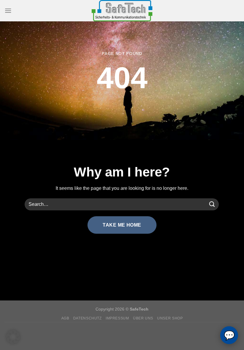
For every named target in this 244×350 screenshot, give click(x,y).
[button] (13, 337)
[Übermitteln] (212, 204)
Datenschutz (87, 318)
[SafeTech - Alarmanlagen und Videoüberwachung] (122, 10)
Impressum (117, 318)
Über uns (143, 318)
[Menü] (8, 10)
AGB (65, 318)
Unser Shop (170, 318)
